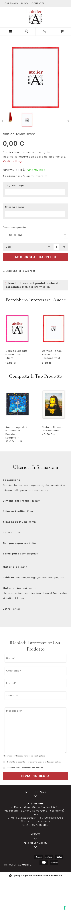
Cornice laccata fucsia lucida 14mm (16, 354)
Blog (24, 3)
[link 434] (4, 762)
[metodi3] (59, 857)
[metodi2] (49, 857)
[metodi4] (44, 862)
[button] (10, 31)
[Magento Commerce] (35, 16)
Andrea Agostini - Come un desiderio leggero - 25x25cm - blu (16, 434)
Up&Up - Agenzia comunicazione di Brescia (37, 875)
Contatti (37, 3)
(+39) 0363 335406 (53, 817)
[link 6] (44, 32)
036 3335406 (43, 821)
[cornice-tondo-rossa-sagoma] (10, 120)
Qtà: (8, 247)
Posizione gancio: (15, 227)
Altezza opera (14, 207)
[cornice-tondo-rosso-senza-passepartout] (35, 77)
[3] (64, 247)
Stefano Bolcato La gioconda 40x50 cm (53, 430)
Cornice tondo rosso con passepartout (52, 354)
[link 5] (27, 32)
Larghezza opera (16, 185)
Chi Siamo (11, 3)
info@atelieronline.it (26, 817)
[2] (49, 247)
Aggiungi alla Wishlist (20, 271)
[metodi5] (54, 862)
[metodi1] (38, 857)
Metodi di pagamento (17, 864)
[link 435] (4, 768)
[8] (64, 907)
